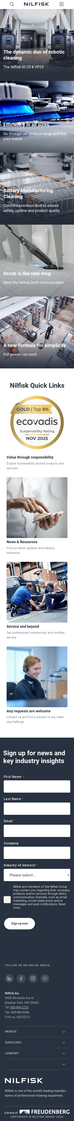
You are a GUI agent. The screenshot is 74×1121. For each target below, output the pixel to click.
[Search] (12, 4)
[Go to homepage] (36, 4)
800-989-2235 (19, 1007)
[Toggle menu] (61, 4)
